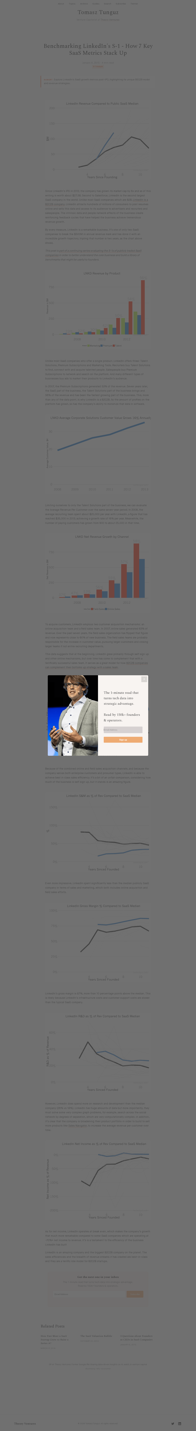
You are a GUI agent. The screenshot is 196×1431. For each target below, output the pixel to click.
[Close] (144, 679)
